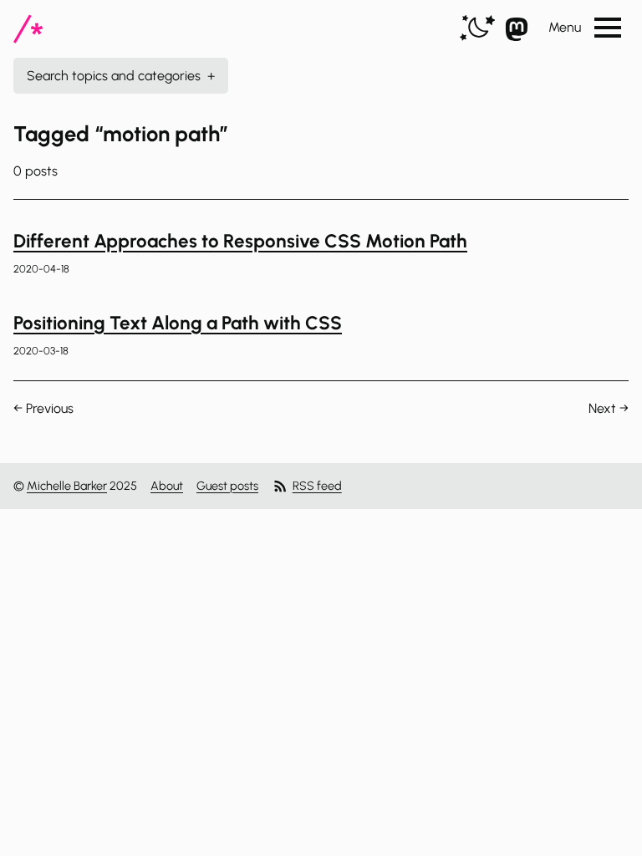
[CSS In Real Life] (28, 28)
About (166, 485)
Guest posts (227, 485)
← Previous (43, 408)
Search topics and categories (121, 76)
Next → (608, 408)
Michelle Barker (67, 485)
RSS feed (317, 485)
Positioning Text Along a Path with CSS (177, 323)
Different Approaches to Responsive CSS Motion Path (240, 241)
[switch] (477, 29)
